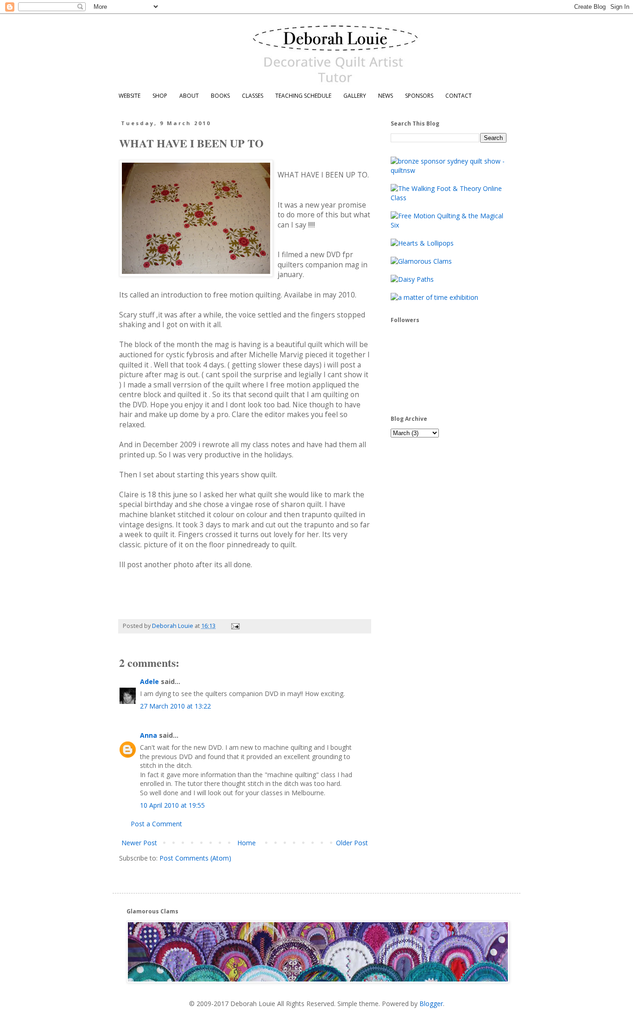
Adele (149, 681)
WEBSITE (129, 96)
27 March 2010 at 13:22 (175, 706)
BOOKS (220, 96)
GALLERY (354, 96)
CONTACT (458, 96)
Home (246, 842)
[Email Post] (234, 626)
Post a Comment (156, 823)
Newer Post (139, 842)
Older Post (352, 842)
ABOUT (189, 96)
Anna (148, 735)
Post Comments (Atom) (195, 858)
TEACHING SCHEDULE (303, 96)
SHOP (159, 96)
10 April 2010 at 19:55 (172, 805)
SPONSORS (419, 96)
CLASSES (252, 96)
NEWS (385, 96)
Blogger (431, 1003)
